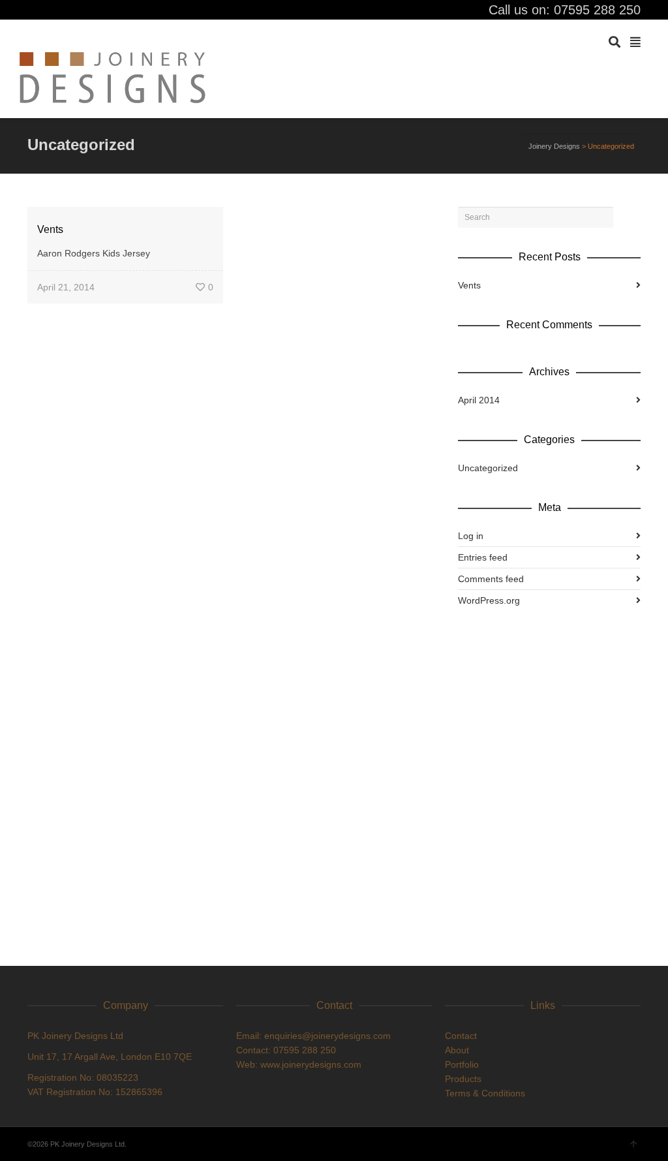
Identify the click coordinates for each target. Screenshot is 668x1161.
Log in (470, 536)
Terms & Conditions (485, 1093)
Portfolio (462, 1064)
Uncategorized (488, 468)
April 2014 (479, 400)
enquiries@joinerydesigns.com (327, 1035)
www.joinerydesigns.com (310, 1064)
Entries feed (483, 557)
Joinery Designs (554, 146)
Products (463, 1079)
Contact (461, 1035)
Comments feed (491, 579)
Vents (50, 229)
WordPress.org (489, 600)
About (457, 1050)
